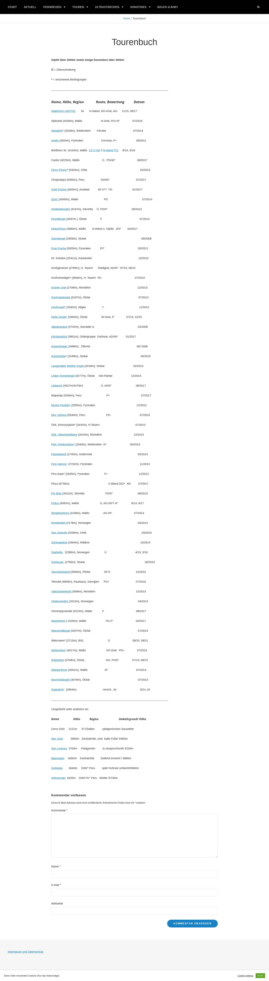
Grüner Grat (58, 287)
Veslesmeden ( (60, 601)
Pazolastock (58, 454)
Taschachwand (61, 571)
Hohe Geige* (59, 317)
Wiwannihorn (59, 669)
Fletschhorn (58, 228)
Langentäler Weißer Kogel (67, 366)
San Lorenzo (59, 748)
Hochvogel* (58, 307)
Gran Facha (58, 248)
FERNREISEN (52, 7)
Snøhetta (57, 552)
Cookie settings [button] (245, 975)
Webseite (57, 903)
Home (126, 18)
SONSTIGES (138, 7)
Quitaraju (57, 768)
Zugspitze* (57, 689)
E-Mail (56, 885)
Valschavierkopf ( (62, 591)
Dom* (55, 199)
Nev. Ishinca (58, 415)
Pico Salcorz (59, 464)
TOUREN (78, 7)
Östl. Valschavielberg (64, 434)
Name (56, 866)
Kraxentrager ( (60, 346)
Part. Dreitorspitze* (63, 444)
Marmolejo (57, 758)
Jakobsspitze (59, 326)
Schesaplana (59, 542)
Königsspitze (59, 336)
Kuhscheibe (58, 356)
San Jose (57, 738)
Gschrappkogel (61, 297)
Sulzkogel (57, 562)
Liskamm (56, 385)
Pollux (55, 503)
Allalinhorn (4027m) (63, 111)
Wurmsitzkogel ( (61, 679)
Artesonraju (58, 777)
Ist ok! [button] (260, 975)
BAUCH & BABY (167, 7)
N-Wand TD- (111, 150)
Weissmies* (58, 650)
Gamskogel (58, 238)
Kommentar (59, 810)
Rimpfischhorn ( (61, 513)
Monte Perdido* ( (61, 405)
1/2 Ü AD (94, 150)
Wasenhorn (58, 620)
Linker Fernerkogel (63, 375)
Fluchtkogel (58, 219)
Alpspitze (57, 130)
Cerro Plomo (59, 169)
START (12, 7)
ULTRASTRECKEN (107, 7)
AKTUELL (30, 7)
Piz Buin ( (57, 493)
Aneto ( (55, 140)
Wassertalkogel (60, 630)
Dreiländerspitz (60, 209)
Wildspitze (57, 660)
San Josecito (59, 532)
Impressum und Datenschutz (25, 951)
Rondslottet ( (59, 522)
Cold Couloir (59, 189)
